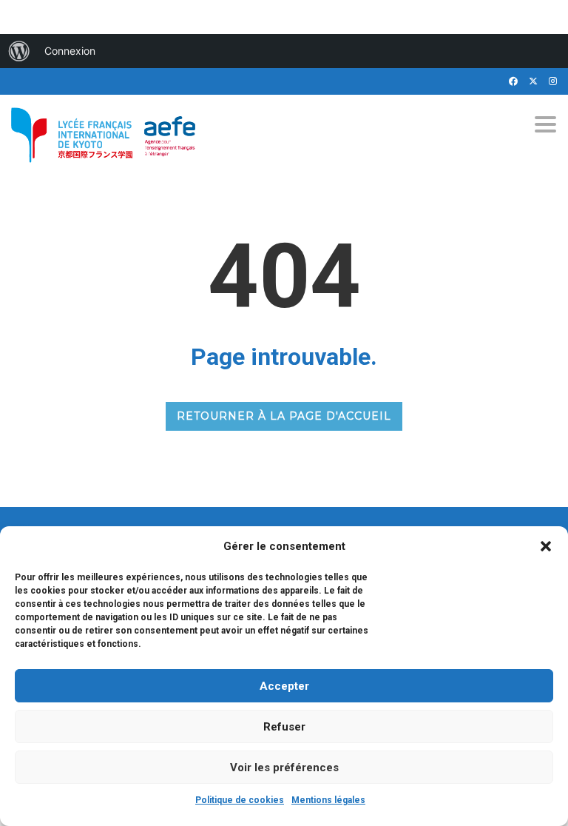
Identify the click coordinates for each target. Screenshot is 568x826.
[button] (545, 546)
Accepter (284, 686)
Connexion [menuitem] (69, 50)
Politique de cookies (239, 800)
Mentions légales (328, 800)
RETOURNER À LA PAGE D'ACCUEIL (284, 416)
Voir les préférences (284, 767)
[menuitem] (19, 51)
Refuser (284, 726)
